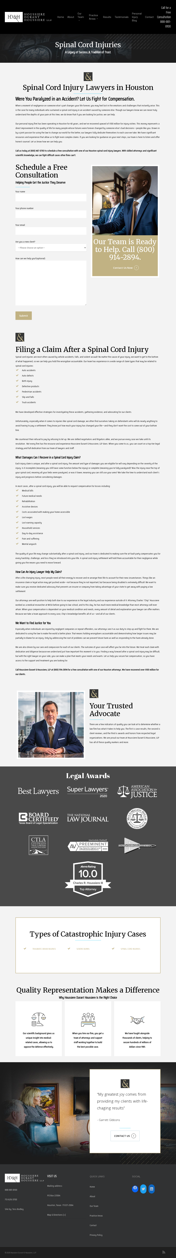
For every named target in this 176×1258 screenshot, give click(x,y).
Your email (20, 225)
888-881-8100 (165, 24)
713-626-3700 (11, 1199)
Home (92, 1187)
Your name (20, 191)
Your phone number (24, 208)
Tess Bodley (18, 1209)
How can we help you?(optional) (30, 258)
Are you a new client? (25, 242)
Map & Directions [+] (56, 1215)
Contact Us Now (123, 267)
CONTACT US (122, 1136)
